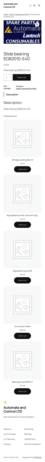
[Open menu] (30, 5)
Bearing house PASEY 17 (22, 382)
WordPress (37, 457)
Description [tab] (12, 94)
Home (6, 14)
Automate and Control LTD (10, 5)
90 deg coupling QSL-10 (22, 160)
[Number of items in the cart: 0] (39, 5)
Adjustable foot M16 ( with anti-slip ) (22, 215)
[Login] (34, 5)
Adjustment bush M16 (22, 271)
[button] (37, 24)
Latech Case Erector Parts (19, 14)
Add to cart (21, 77)
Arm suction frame (22, 326)
